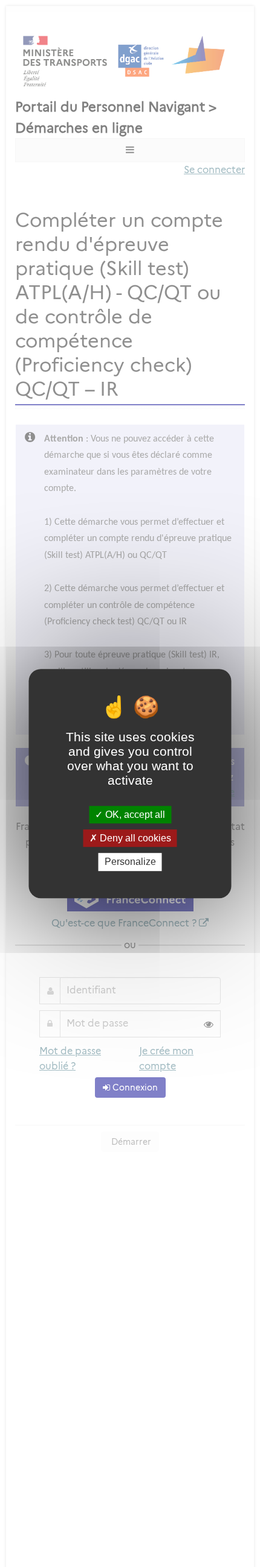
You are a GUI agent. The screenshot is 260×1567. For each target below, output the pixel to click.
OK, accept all (134, 814)
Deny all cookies (134, 838)
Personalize (130, 862)
